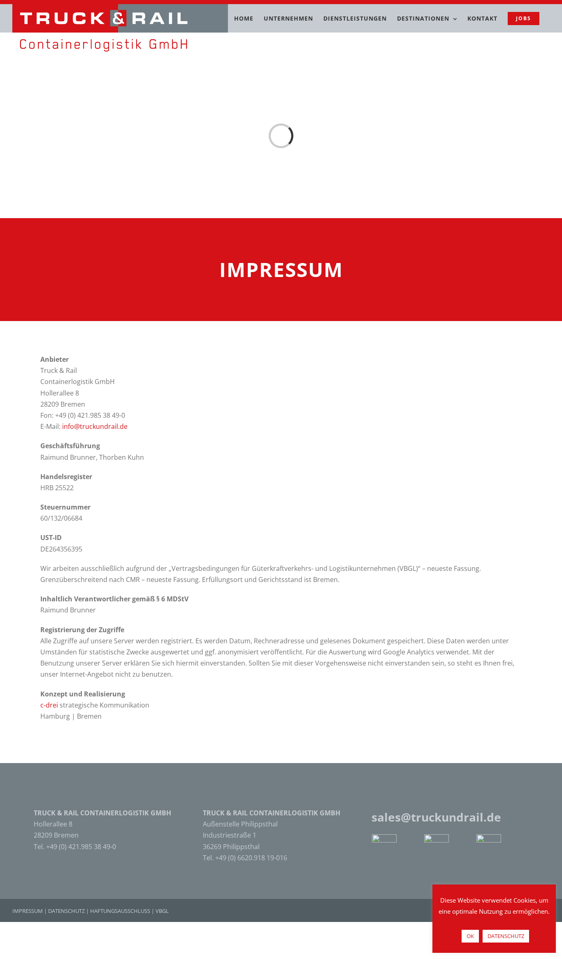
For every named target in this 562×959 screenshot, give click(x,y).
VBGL (162, 911)
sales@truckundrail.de (436, 817)
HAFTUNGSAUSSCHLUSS (120, 911)
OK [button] (470, 936)
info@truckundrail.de (95, 426)
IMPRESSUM (27, 911)
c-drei (49, 705)
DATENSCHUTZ (66, 911)
